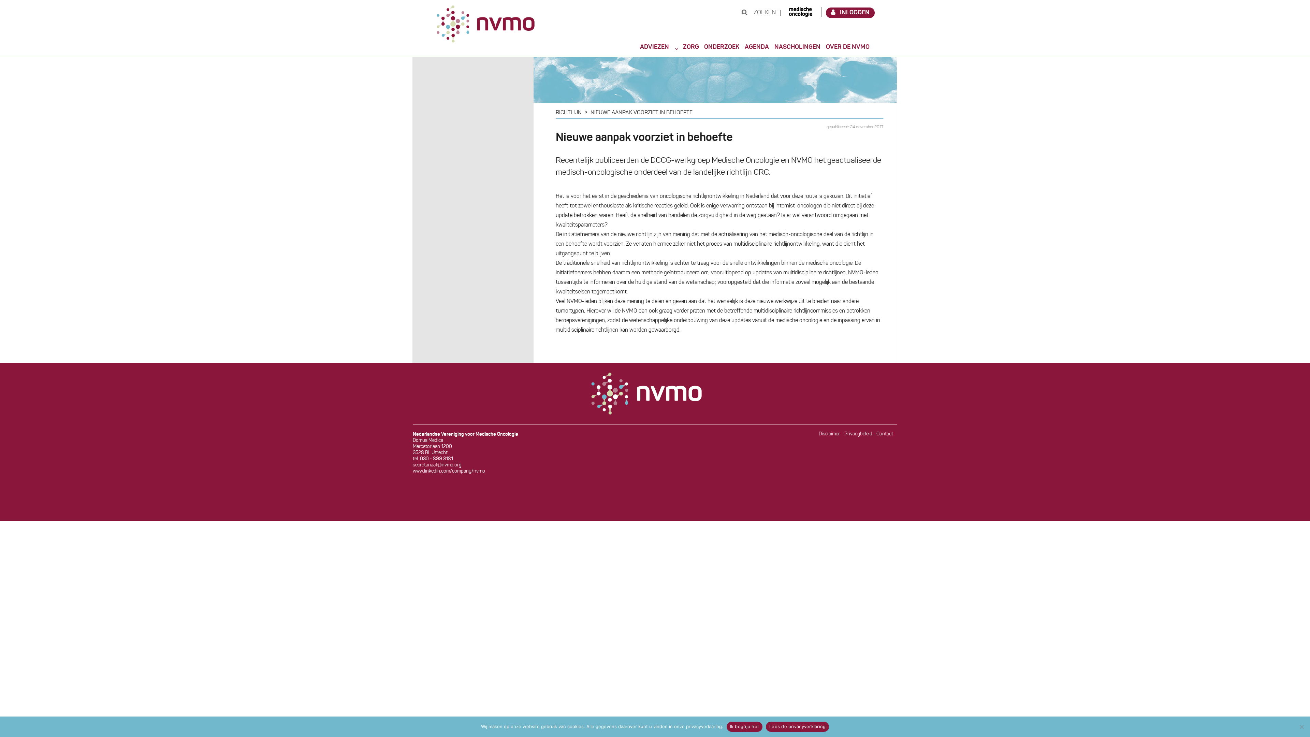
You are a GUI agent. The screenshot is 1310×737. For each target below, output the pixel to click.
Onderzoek (721, 47)
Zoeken (764, 13)
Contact (884, 434)
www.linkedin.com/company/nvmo (449, 471)
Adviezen (654, 47)
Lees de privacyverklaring (797, 726)
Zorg (691, 47)
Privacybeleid (858, 434)
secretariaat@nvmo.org (437, 465)
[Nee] (1301, 726)
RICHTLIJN (569, 113)
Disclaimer (829, 434)
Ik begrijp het (744, 726)
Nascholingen (797, 47)
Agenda (757, 47)
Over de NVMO (848, 47)
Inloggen (855, 13)
